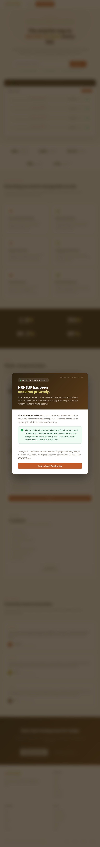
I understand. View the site (50, 466)
